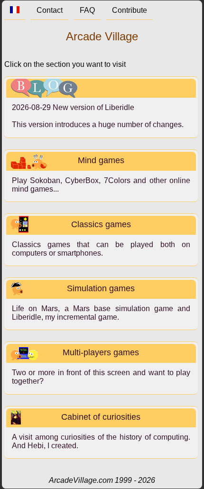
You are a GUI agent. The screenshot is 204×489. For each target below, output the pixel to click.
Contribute (129, 10)
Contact (50, 10)
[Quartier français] (14, 10)
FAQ (87, 10)
